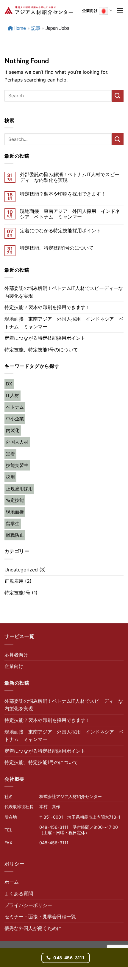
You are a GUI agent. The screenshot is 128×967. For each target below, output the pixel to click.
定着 (10, 453)
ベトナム (15, 407)
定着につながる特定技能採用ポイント (60, 230)
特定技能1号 (17, 593)
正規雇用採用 (19, 488)
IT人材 (12, 395)
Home (19, 28)
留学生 (12, 523)
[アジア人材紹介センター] (38, 10)
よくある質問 (18, 894)
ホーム (11, 882)
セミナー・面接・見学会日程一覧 (40, 917)
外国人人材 (17, 442)
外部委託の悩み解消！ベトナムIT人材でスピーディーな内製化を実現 (69, 177)
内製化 (12, 430)
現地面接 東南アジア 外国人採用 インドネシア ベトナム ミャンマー (70, 214)
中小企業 (15, 419)
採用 (10, 477)
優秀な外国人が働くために (33, 928)
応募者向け (16, 655)
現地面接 (15, 512)
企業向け (90, 10)
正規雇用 (14, 581)
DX (9, 384)
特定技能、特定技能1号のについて (56, 248)
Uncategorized (21, 570)
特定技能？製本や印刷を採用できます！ (63, 194)
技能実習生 (17, 465)
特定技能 (15, 500)
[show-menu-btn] (120, 10)
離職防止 (15, 535)
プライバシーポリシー (28, 905)
